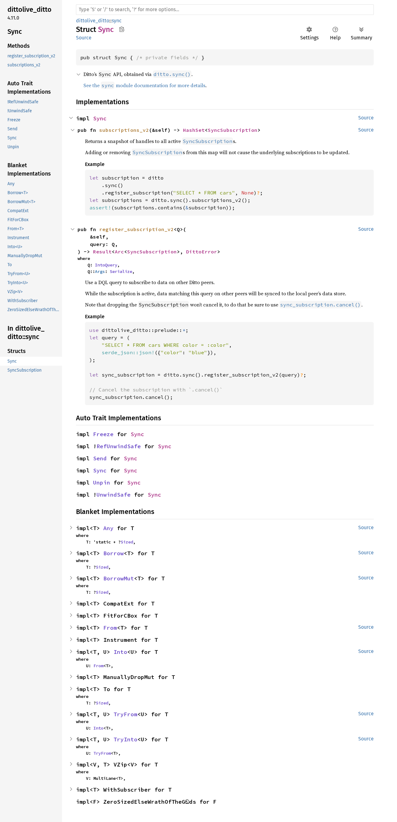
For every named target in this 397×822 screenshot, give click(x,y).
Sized (127, 542)
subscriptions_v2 (124, 130)
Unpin (101, 482)
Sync (100, 118)
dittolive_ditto (92, 21)
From (110, 627)
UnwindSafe (113, 494)
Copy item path (122, 29)
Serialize (121, 271)
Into (120, 651)
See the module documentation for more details (144, 85)
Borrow (113, 553)
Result (102, 251)
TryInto (125, 739)
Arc (119, 251)
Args (100, 271)
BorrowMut (118, 578)
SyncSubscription (232, 130)
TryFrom (125, 714)
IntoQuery (106, 265)
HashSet (194, 130)
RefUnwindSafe (118, 446)
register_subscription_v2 (136, 229)
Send (100, 458)
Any (108, 528)
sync (117, 21)
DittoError (201, 251)
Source (83, 38)
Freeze (103, 434)
